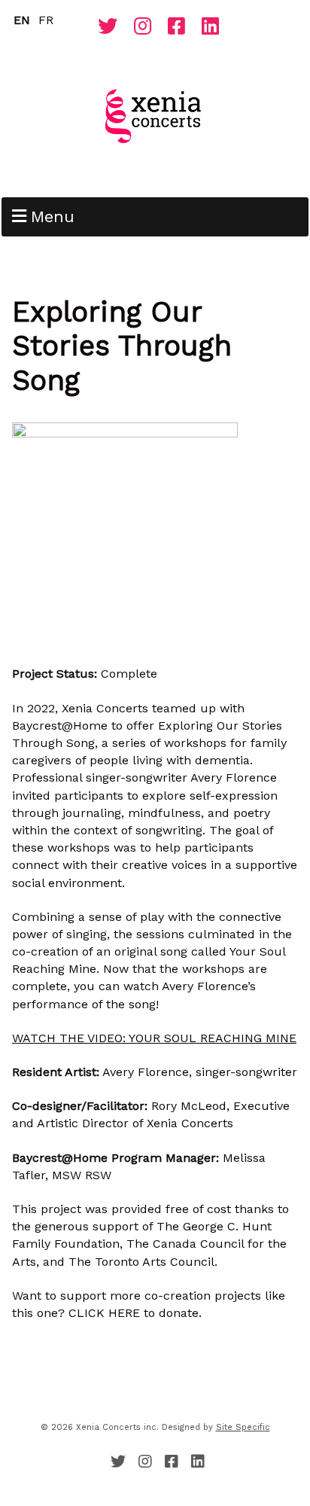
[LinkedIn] (210, 27)
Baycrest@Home (60, 725)
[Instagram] (142, 27)
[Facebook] (176, 27)
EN (22, 20)
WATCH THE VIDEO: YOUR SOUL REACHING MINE (154, 1038)
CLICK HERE (104, 1313)
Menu (52, 216)
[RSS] (86, 30)
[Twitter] (107, 27)
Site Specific (243, 1427)
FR (45, 20)
